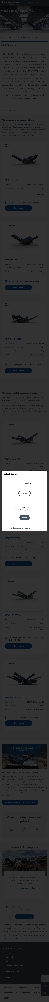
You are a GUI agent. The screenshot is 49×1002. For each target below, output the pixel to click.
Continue (24, 493)
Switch (24, 518)
